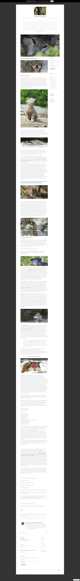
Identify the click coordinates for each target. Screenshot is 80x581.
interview (40, 165)
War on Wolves (44, 517)
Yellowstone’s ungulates (24, 485)
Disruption (35, 430)
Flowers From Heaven (53, 84)
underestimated (32, 341)
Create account (43, 539)
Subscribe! (52, 58)
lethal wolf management (37, 517)
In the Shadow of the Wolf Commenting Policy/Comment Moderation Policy (44, 29)
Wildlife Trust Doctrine (40, 455)
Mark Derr (38, 471)
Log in (42, 541)
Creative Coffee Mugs (32, 26)
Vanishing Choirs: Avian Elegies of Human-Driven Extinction (53, 81)
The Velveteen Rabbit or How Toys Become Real (50, 26)
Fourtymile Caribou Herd (24, 480)
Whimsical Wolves (25, 26)
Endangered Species (23, 517)
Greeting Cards (53, 24)
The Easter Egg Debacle (53, 87)
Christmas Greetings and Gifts (40, 31)
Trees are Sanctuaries (27, 29)
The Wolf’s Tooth (25, 493)
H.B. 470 (24, 240)
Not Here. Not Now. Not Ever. (41, 21)
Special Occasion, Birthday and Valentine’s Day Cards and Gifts (34, 24)
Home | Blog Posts (49, 21)
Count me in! (53, 68)
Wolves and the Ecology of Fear (25, 490)
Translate (27, 540)
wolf (36, 202)
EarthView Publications (32, 21)
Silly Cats (51, 89)
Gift (51, 1)
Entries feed (43, 543)
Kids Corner (39, 26)
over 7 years (42, 291)
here (24, 81)
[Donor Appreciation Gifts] (59, 570)
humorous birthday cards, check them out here (33, 498)
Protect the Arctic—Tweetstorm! (24, 533)
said (25, 243)
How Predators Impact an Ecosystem (37, 492)
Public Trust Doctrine (25, 456)
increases (31, 482)
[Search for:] (54, 73)
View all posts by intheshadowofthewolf (31, 528)
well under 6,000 (32, 157)
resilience (23, 439)
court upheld (32, 295)
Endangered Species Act (30, 517)
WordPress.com (43, 546)
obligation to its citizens (24, 458)
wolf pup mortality (40, 334)
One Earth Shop (47, 24)
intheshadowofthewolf (40, 16)
